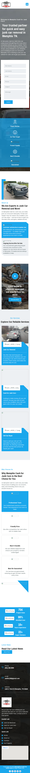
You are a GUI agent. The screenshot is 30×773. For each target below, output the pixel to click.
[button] (27, 4)
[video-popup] (15, 276)
